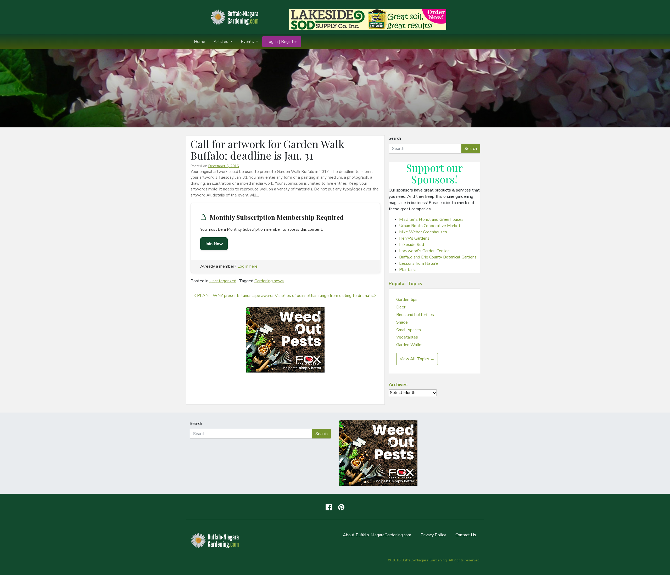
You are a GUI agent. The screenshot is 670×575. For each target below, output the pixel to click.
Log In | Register (281, 41)
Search (395, 138)
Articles (221, 41)
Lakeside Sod (411, 244)
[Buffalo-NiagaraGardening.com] (235, 17)
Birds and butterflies (415, 315)
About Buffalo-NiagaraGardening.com (377, 535)
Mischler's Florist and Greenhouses (431, 219)
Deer (400, 307)
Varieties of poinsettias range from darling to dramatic (325, 295)
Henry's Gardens (414, 238)
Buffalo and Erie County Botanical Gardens (438, 257)
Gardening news (269, 281)
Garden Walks (409, 345)
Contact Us (465, 535)
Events (248, 41)
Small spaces (408, 330)
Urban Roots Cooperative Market (429, 226)
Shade (402, 322)
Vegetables (407, 337)
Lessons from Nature (418, 263)
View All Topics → (417, 359)
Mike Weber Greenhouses (423, 232)
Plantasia (407, 270)
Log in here (247, 266)
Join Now (214, 244)
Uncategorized (222, 281)
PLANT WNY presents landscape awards (235, 295)
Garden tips (406, 299)
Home (199, 41)
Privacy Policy (433, 535)
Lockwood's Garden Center (424, 251)
